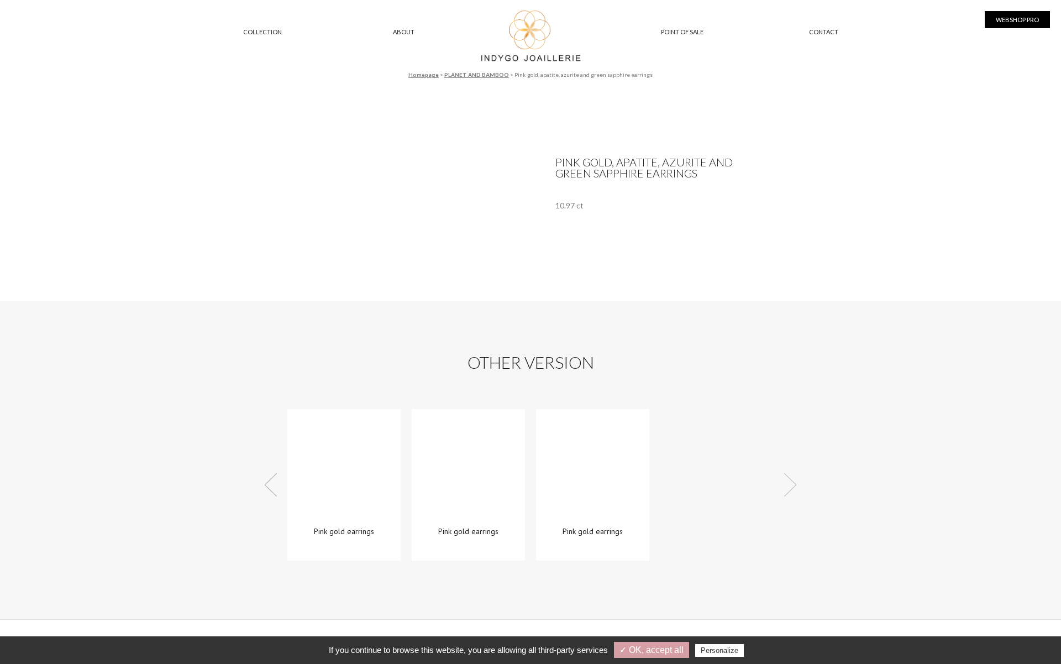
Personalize (719, 650)
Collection (262, 31)
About (403, 31)
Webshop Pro (1017, 19)
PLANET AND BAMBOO (476, 74)
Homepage (423, 74)
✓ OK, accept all (651, 650)
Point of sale (682, 31)
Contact (823, 31)
